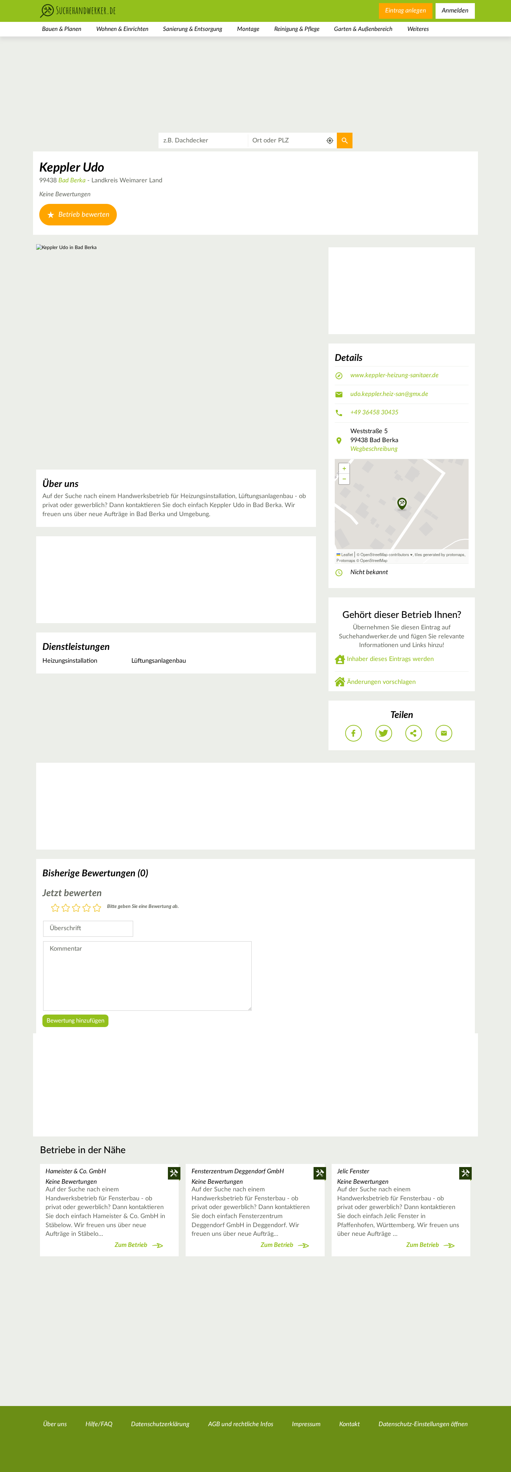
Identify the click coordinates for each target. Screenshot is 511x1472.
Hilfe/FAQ (99, 1424)
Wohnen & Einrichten (122, 29)
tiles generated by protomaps (439, 554)
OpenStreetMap (373, 560)
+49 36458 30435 (374, 413)
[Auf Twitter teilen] (383, 733)
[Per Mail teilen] (444, 733)
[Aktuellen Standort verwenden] (330, 141)
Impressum (306, 1424)
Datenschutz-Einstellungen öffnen (423, 1424)
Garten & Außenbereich (363, 29)
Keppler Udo (71, 168)
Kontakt (349, 1424)
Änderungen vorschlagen (381, 682)
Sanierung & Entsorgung (192, 29)
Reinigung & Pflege (296, 29)
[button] (402, 504)
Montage (248, 29)
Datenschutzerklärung (160, 1424)
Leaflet (346, 554)
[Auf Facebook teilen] (353, 733)
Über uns (55, 1424)
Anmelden (455, 11)
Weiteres (418, 29)
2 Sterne (65, 908)
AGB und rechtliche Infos (240, 1424)
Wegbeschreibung (374, 449)
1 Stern (55, 908)
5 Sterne (97, 908)
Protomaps (345, 560)
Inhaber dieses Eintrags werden (390, 659)
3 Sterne (76, 908)
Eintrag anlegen (405, 11)
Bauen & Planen (61, 29)
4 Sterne (86, 908)
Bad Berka (72, 180)
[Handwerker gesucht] (88, 11)
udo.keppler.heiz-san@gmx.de (389, 394)
